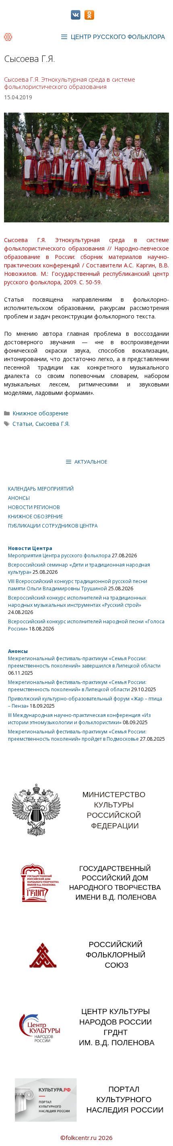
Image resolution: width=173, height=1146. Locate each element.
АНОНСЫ (19, 498)
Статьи (22, 423)
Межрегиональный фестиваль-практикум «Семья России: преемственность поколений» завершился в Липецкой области (84, 662)
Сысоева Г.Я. (52, 423)
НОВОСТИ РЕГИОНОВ (34, 507)
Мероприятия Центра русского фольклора (59, 555)
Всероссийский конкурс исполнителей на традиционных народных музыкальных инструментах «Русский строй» (77, 601)
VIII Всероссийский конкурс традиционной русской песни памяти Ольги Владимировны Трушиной (77, 585)
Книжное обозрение (40, 413)
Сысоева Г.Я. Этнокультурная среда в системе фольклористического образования (69, 82)
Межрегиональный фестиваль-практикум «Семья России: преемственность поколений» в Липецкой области (77, 686)
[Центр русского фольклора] (8, 37)
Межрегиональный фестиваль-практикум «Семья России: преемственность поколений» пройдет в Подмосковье (77, 735)
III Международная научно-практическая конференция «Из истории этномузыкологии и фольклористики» (79, 719)
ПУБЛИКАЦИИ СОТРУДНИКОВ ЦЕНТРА (53, 525)
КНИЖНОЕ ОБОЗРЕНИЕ (35, 516)
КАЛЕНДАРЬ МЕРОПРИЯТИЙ (41, 488)
